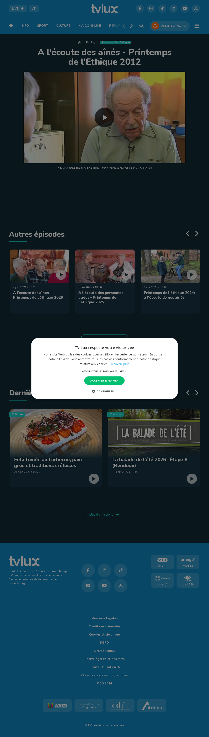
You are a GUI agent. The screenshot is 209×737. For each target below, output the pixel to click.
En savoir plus (119, 364)
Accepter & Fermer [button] (104, 380)
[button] (104, 371)
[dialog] (104, 368)
